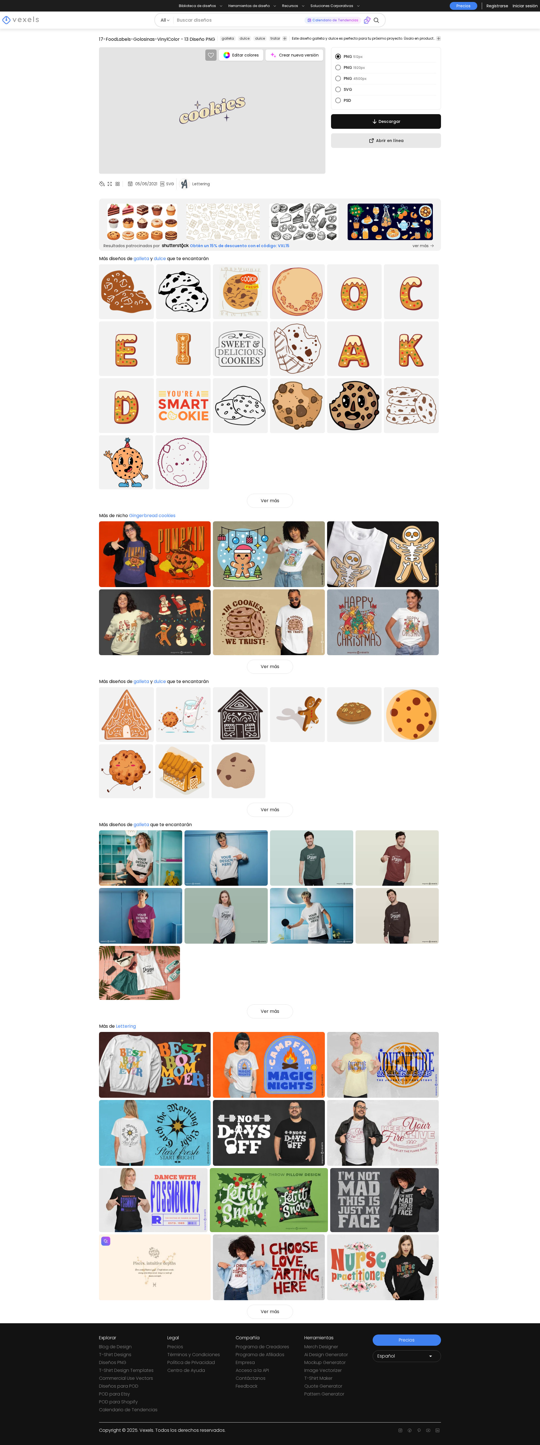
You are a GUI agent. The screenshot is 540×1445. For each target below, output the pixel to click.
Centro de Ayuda (186, 1370)
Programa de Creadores (262, 1346)
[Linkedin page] (437, 1430)
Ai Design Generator (326, 1354)
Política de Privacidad (191, 1362)
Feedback (246, 1386)
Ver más (270, 500)
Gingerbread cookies (152, 515)
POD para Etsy (114, 1394)
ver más (421, 246)
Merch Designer (321, 1346)
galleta (228, 38)
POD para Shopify (118, 1402)
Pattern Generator (324, 1394)
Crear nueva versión (299, 55)
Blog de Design (115, 1346)
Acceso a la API (252, 1370)
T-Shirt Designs (115, 1354)
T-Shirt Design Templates (126, 1370)
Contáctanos (251, 1378)
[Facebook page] (409, 1430)
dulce (244, 38)
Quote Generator (323, 1386)
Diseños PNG (112, 1362)
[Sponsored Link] (142, 222)
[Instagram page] (400, 1430)
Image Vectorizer (323, 1370)
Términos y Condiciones (193, 1354)
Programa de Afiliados (260, 1354)
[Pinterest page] (418, 1430)
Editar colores (245, 55)
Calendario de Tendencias (128, 1409)
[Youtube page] (428, 1430)
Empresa (245, 1362)
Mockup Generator (325, 1362)
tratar (275, 38)
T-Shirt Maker (318, 1378)
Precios (175, 1346)
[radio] (338, 56)
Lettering (126, 1026)
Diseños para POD (118, 1386)
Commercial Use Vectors (126, 1378)
